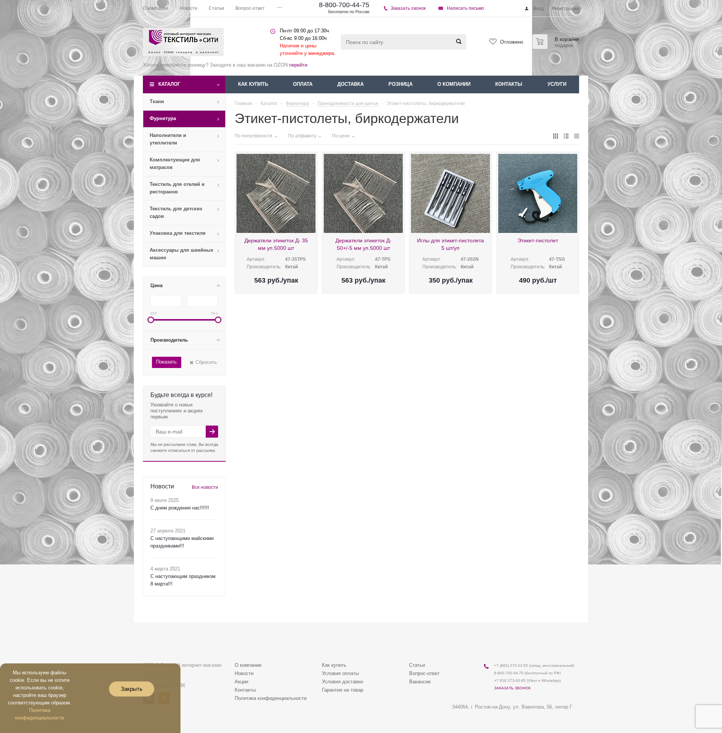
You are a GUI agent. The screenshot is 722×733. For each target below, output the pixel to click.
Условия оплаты (340, 673)
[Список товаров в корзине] (557, 46)
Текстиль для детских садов (176, 212)
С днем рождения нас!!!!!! (179, 508)
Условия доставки (342, 681)
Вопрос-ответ (424, 673)
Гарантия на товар (342, 690)
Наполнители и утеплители (168, 139)
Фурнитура (163, 118)
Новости (244, 673)
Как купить (253, 84)
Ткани (157, 101)
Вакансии (420, 681)
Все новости (205, 487)
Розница (400, 84)
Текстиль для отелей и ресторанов (177, 188)
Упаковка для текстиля (178, 233)
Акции (241, 681)
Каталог (169, 84)
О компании (453, 84)
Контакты (508, 84)
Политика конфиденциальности (270, 698)
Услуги (557, 84)
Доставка (350, 84)
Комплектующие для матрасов (175, 163)
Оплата (302, 84)
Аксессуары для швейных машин (181, 253)
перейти (298, 65)
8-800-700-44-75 (344, 5)
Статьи (417, 665)
